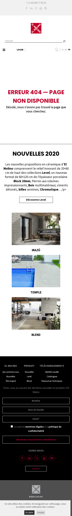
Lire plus (40, 512)
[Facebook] (27, 8)
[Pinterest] (45, 8)
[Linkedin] (31, 8)
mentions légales (34, 427)
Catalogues (52, 376)
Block (29, 381)
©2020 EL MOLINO (36, 497)
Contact (36, 468)
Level (29, 376)
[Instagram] (36, 8)
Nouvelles (10, 376)
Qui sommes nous (11, 372)
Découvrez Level (36, 200)
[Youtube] (41, 8)
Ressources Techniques (52, 381)
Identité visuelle (52, 372)
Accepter (29, 512)
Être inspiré (11, 381)
